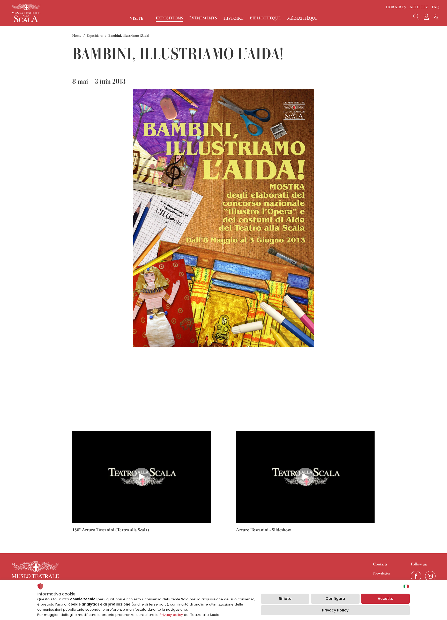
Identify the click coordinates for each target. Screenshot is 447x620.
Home (76, 35)
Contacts (380, 564)
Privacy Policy (335, 610)
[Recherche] (416, 16)
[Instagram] (430, 576)
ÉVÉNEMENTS (203, 18)
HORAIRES (396, 7)
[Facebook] (416, 576)
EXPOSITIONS (169, 18)
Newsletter (381, 573)
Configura (335, 598)
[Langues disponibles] (436, 17)
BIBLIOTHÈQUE (265, 18)
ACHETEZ (418, 7)
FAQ (435, 7)
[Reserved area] (426, 16)
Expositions (95, 35)
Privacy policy (171, 614)
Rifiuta (285, 598)
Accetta (385, 598)
